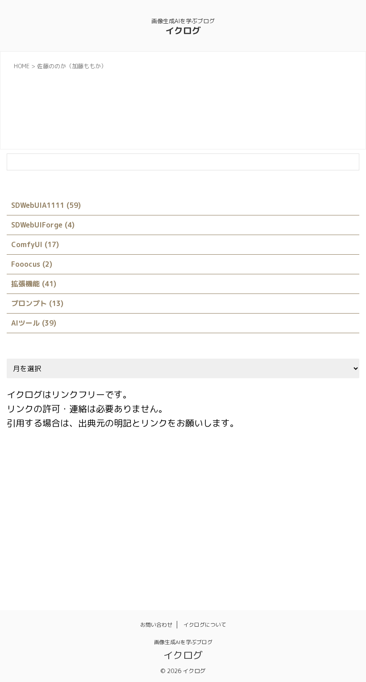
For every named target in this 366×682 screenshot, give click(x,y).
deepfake (287, 464)
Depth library (333, 464)
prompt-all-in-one (228, 483)
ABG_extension (34, 464)
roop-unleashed (170, 503)
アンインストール (124, 522)
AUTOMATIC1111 (148, 464)
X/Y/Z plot (72, 522)
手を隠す (226, 560)
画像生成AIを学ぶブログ (183, 642)
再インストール (91, 560)
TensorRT (302, 503)
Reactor (121, 503)
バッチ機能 (27, 541)
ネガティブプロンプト (307, 522)
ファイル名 (70, 541)
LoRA (140, 483)
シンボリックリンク (237, 522)
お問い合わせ (156, 624)
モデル (183, 541)
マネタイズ (145, 541)
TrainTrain (28, 522)
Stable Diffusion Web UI (240, 503)
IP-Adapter (103, 483)
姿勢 (194, 560)
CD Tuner (199, 464)
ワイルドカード (258, 541)
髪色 (347, 560)
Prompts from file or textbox (54, 503)
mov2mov (175, 483)
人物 (324, 541)
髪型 (321, 560)
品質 (131, 560)
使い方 (47, 560)
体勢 (19, 560)
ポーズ (108, 541)
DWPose (24, 483)
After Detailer (90, 464)
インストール (179, 522)
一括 (298, 541)
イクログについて (204, 624)
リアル (215, 541)
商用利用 (163, 560)
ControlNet (243, 464)
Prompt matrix (289, 483)
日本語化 (263, 560)
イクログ (183, 30)
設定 (295, 560)
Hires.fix (61, 483)
